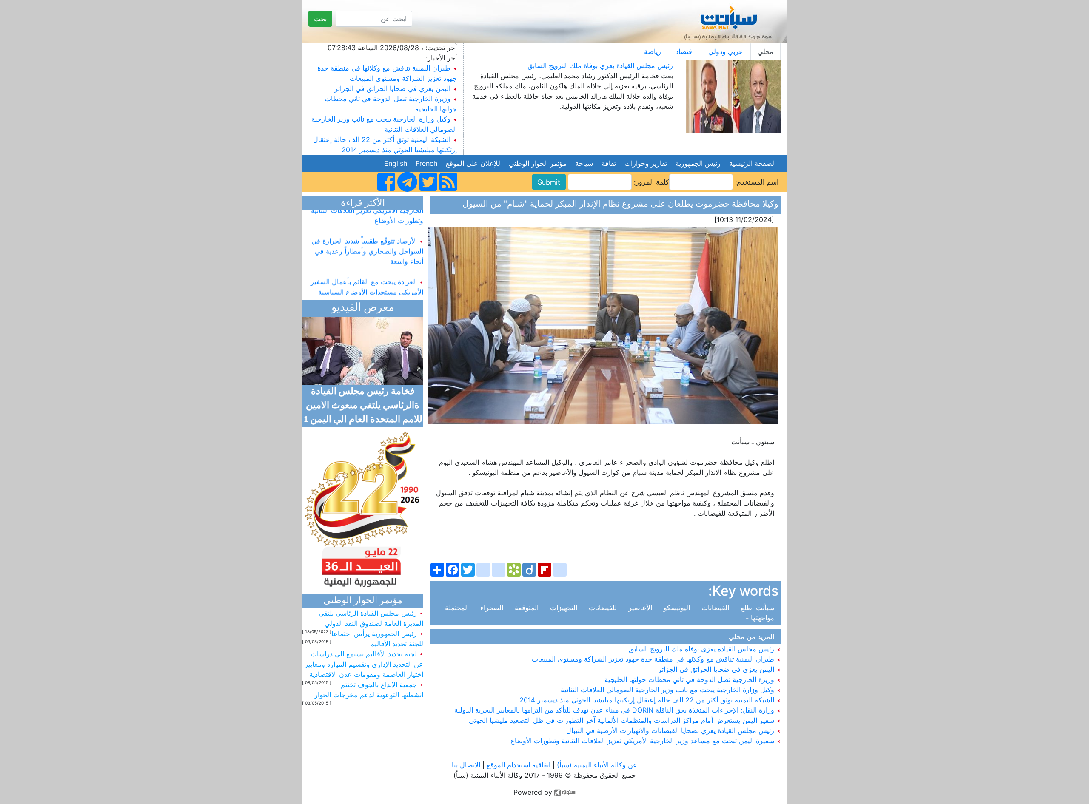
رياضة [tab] (652, 51)
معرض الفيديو (362, 308)
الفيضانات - (713, 607)
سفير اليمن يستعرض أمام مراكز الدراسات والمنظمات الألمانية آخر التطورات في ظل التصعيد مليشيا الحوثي (622, 720)
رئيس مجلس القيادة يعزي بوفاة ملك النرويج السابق (600, 65)
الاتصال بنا (466, 765)
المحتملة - (456, 607)
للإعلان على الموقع (473, 163)
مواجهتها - (762, 618)
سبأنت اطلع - (755, 607)
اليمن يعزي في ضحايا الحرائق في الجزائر (392, 88)
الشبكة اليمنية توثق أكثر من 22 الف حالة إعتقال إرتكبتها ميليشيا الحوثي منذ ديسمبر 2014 (647, 700)
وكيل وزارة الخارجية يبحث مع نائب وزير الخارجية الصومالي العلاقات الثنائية (668, 689)
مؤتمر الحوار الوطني (538, 163)
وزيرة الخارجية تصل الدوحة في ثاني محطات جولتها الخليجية (690, 679)
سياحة (584, 163)
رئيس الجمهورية (698, 163)
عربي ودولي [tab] (725, 51)
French (426, 163)
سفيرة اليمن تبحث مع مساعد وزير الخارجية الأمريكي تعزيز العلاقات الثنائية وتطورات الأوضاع (643, 740)
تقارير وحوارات (645, 163)
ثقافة (608, 163)
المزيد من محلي (753, 636)
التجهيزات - (562, 607)
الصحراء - (490, 607)
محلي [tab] (765, 51)
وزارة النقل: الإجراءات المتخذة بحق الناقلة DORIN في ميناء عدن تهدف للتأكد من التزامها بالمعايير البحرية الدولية (615, 710)
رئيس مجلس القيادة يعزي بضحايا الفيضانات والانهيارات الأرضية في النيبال (671, 730)
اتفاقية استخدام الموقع (518, 765)
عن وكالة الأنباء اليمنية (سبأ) (596, 765)
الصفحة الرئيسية (752, 163)
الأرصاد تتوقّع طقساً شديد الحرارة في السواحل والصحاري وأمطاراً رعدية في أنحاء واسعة (367, 241)
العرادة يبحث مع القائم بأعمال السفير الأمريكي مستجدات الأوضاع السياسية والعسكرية (367, 281)
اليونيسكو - (675, 607)
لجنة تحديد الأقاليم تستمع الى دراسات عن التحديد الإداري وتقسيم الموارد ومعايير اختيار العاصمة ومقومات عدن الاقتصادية (364, 664)
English (395, 163)
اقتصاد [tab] (685, 51)
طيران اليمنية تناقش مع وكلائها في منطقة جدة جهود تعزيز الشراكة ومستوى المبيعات (654, 659)
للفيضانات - (601, 607)
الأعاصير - (638, 607)
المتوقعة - (525, 607)
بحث (320, 18)
